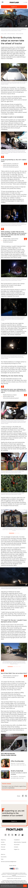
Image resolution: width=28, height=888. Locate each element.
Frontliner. (12, 878)
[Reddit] (22, 835)
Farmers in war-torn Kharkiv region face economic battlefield (14, 787)
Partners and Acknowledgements (8, 861)
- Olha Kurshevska (11, 33)
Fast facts (3, 849)
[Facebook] (23, 796)
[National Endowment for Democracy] (14, 868)
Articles (2, 842)
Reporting (3, 839)
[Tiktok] (19, 835)
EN (26, 2)
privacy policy (19, 885)
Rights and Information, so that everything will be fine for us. (14, 876)
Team (2, 859)
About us (3, 854)
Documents (16, 844)
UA (24, 2)
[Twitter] (26, 796)
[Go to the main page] (14, 2)
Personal (3, 847)
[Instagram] (5, 835)
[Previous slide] (3, 520)
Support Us (16, 849)
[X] (12, 835)
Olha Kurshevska (17, 761)
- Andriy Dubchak (19, 33)
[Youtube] (16, 835)
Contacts (16, 847)
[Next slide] (25, 520)
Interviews (3, 844)
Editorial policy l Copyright (20, 842)
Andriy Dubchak (17, 771)
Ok (25, 885)
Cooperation (17, 839)
